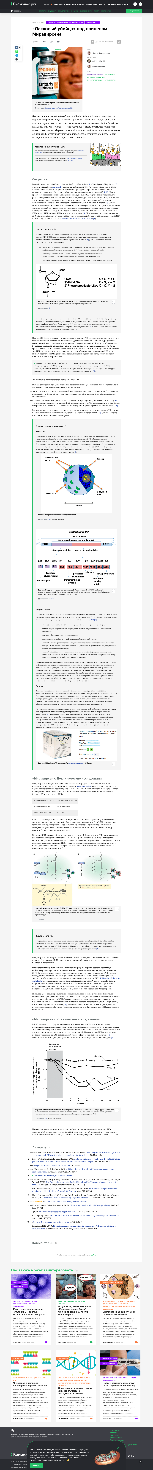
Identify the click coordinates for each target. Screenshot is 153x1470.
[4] (84, 213)
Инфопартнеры (116, 1438)
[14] (94, 371)
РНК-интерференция (94, 80)
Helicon (70, 160)
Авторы (102, 4)
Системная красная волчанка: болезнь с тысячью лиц (119, 1313)
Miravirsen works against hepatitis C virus (57, 1212)
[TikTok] (128, 1455)
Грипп (34, 1301)
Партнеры (111, 4)
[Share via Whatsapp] (16, 51)
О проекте (114, 1430)
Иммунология (108, 1306)
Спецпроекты (59, 4)
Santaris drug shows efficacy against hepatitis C (59, 108)
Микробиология (64, 1383)
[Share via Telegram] (16, 55)
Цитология (62, 1385)
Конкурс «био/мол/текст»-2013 (50, 146)
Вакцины (16, 1301)
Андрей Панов (18, 1418)
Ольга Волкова (63, 1418)
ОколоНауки (106, 11)
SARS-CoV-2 (62, 1301)
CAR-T (60, 1377)
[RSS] (132, 1456)
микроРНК (57, 187)
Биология (42, 11)
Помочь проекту (117, 1440)
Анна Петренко (108, 1342)
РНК (103, 77)
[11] (109, 1035)
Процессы (74, 11)
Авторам (113, 1433)
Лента (46, 4)
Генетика (119, 1301)
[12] (116, 400)
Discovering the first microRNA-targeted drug (90, 1205)
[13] (95, 620)
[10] (99, 413)
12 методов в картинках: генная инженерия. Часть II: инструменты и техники (75, 1391)
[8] (117, 406)
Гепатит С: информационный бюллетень (51, 1222)
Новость (57, 49)
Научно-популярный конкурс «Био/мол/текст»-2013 (66, 22)
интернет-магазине (75, 763)
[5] (94, 219)
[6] (88, 240)
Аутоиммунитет (109, 1301)
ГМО (73, 1377)
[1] (89, 184)
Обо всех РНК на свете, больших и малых (53, 1176)
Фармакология (109, 80)
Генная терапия (74, 1380)
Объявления (91, 4)
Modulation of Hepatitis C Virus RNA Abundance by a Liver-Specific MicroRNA (84, 1216)
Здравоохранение (94, 77)
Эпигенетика (108, 1309)
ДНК (35, 1377)
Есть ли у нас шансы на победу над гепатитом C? (66, 1202)
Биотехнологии (86, 11)
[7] (90, 327)
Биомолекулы (63, 11)
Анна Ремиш (17, 1342)
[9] (75, 452)
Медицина (52, 11)
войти (93, 1255)
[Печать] (119, 42)
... (113, 10)
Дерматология (129, 1301)
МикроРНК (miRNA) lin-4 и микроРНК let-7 (52, 1166)
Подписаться (134, 11)
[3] (107, 203)
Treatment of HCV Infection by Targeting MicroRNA (67, 1198)
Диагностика (108, 1304)
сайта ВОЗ (90, 620)
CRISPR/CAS (67, 1377)
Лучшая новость (92, 22)
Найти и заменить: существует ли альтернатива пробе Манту (119, 1384)
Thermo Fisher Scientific (74, 158)
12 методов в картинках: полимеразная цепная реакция (30, 1384)
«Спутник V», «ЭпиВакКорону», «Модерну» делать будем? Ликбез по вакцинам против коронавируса (74, 1310)
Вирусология (110, 74)
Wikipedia (51, 599)
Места (96, 11)
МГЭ (86, 1380)
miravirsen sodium (84, 786)
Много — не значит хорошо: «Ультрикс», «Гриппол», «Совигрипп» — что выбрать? (29, 1312)
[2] (116, 184)
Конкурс (81, 4)
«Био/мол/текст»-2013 (95, 74)
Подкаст (71, 4)
